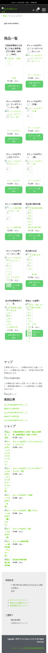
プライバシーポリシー (18, 600)
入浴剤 (13, 78)
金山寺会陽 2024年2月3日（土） (16, 420)
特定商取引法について (18, 605)
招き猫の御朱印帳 (34, 227)
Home (5, 16)
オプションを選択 (34, 136)
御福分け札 (14, 327)
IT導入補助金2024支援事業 (34, 648)
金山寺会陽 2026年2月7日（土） (16, 405)
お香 (34, 324)
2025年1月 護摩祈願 (11, 416)
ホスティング (17, 648)
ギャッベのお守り (34, 75)
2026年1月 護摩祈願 (11, 408)
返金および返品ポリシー (19, 603)
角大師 (34, 274)
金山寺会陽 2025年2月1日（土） (16, 412)
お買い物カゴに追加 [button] (13, 87)
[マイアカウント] (33, 10)
